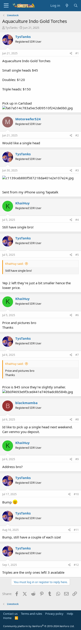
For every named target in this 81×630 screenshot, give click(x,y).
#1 (77, 53)
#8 (77, 419)
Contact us (10, 614)
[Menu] (6, 5)
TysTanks (11, 28)
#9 (77, 459)
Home (7, 618)
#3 (77, 170)
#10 (76, 494)
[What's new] (66, 5)
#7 (77, 355)
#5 (77, 255)
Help (70, 614)
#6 (77, 315)
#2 (77, 135)
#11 (76, 530)
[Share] (71, 53)
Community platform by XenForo (38, 626)
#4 (77, 220)
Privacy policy (54, 614)
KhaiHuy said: (14, 264)
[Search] (75, 5)
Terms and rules (31, 614)
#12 (76, 565)
